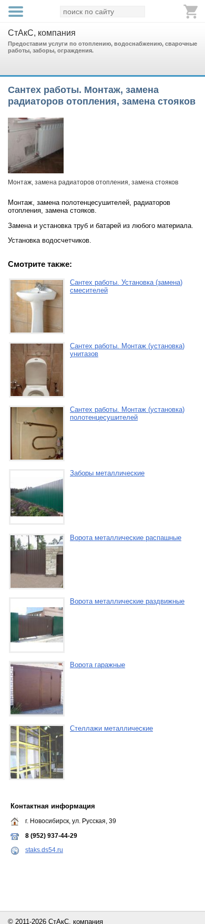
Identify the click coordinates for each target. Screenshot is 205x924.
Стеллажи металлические (111, 728)
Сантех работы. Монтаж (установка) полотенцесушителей (127, 414)
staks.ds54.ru (44, 850)
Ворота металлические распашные (125, 538)
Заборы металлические (107, 473)
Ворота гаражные (97, 665)
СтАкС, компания (42, 32)
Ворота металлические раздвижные (127, 601)
